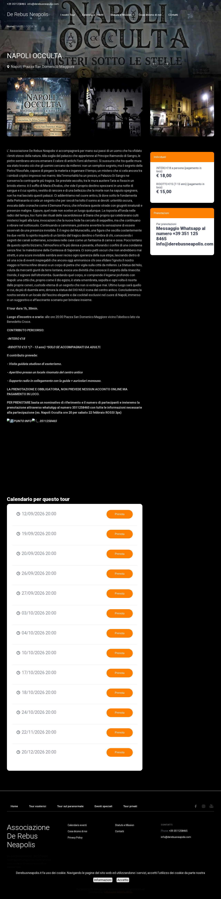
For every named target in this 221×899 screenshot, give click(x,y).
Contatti (173, 14)
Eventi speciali (103, 806)
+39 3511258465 (16, 4)
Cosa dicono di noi (150, 14)
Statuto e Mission (121, 14)
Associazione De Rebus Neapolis (28, 836)
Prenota (119, 514)
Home (10, 26)
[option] (110, 107)
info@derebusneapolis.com (43, 4)
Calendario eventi (93, 14)
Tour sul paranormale (70, 806)
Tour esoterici (37, 806)
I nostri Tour (67, 14)
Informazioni (103, 880)
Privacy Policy (75, 837)
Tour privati (130, 806)
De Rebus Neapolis (27, 14)
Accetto (122, 880)
